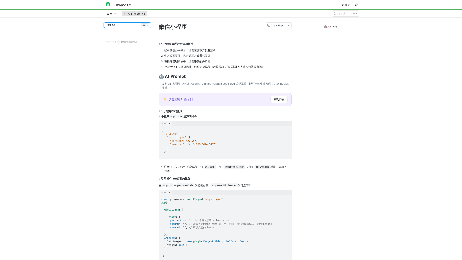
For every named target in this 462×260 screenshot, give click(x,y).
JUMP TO (127, 25)
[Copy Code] (287, 129)
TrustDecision (124, 4)
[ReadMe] (129, 42)
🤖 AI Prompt (331, 26)
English (345, 4)
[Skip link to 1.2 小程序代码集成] (156, 111)
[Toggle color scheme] (356, 4)
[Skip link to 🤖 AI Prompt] (156, 76)
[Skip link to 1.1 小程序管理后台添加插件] (156, 43)
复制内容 (279, 99)
